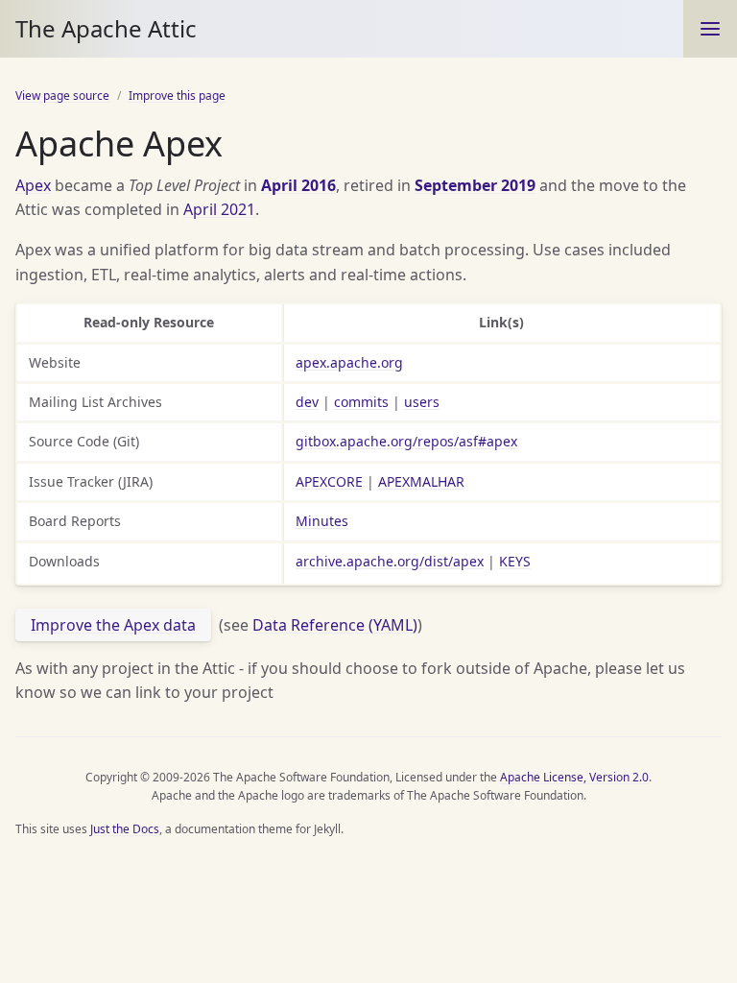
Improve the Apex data (113, 624)
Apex (33, 185)
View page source (62, 95)
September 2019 (475, 185)
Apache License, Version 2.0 (574, 777)
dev (307, 402)
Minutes (322, 521)
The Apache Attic (106, 28)
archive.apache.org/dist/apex (390, 561)
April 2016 (298, 185)
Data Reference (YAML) (334, 624)
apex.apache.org (349, 362)
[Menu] (710, 29)
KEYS (515, 561)
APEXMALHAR (421, 481)
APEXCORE (329, 481)
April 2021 (219, 209)
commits (361, 402)
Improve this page (177, 95)
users (422, 402)
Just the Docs (124, 829)
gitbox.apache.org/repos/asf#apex (406, 441)
